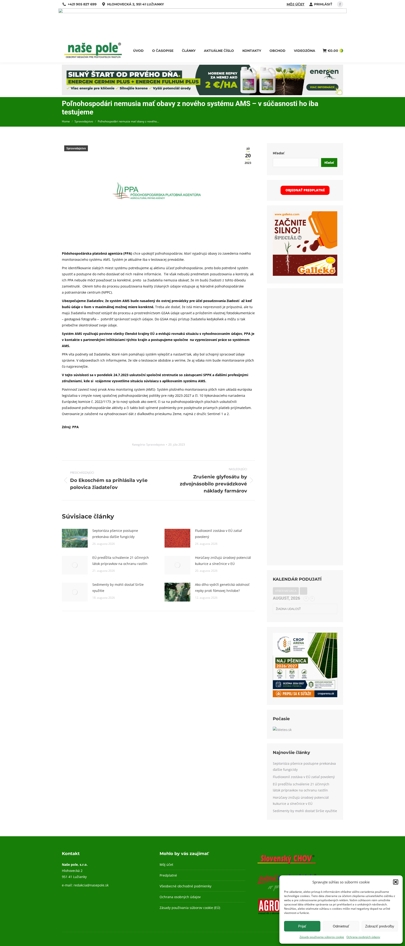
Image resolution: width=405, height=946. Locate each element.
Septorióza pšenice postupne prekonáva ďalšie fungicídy (115, 533)
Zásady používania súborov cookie (322, 937)
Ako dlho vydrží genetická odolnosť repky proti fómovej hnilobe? (222, 587)
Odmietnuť (341, 926)
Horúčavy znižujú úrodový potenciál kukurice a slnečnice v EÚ (223, 560)
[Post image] (75, 538)
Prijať (302, 926)
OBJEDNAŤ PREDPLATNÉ (305, 190)
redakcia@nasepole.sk (91, 885)
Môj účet (295, 4)
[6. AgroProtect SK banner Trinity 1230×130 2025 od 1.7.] (202, 12)
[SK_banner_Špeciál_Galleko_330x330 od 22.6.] (305, 274)
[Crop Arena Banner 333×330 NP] (305, 696)
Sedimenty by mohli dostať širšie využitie (118, 587)
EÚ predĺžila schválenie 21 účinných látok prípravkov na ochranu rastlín (120, 560)
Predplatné (168, 875)
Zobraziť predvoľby (379, 926)
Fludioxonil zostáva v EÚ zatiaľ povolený (218, 533)
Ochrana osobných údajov (363, 937)
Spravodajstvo (76, 148)
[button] (395, 882)
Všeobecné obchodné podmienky (185, 886)
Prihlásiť (323, 4)
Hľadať (279, 153)
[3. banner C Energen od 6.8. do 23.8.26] (202, 94)
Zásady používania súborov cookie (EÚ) (190, 907)
